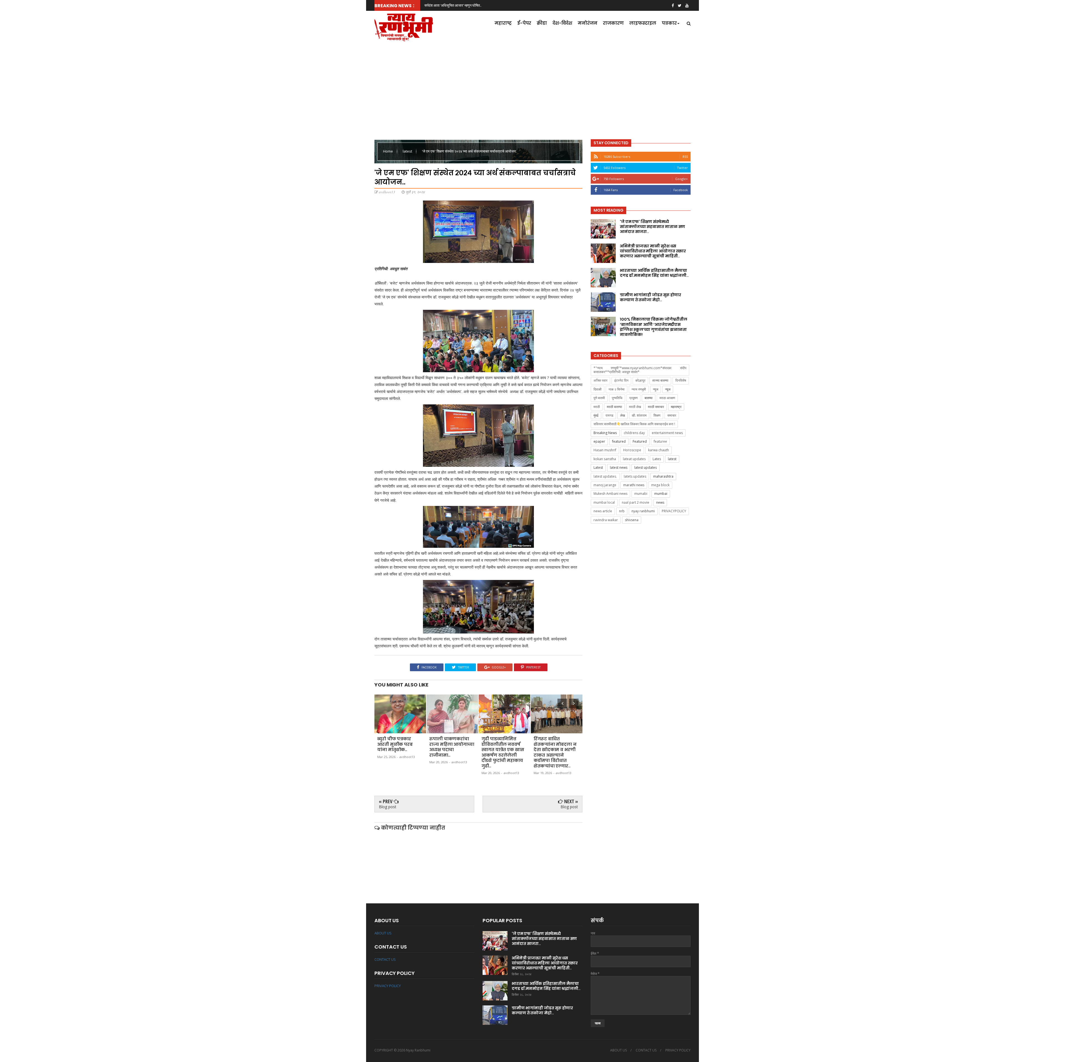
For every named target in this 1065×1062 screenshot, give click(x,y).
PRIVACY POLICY (387, 985)
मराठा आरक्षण (667, 398)
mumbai (660, 493)
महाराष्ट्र (503, 23)
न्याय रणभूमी (639, 389)
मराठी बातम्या (614, 406)
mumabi (640, 493)
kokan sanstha (605, 459)
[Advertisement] (532, 88)
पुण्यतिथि (617, 398)
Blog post (387, 806)
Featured (640, 441)
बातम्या (649, 398)
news (660, 502)
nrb (622, 511)
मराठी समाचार (656, 406)
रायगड (609, 415)
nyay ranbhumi (643, 511)
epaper (599, 441)
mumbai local (604, 502)
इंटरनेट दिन (621, 380)
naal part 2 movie (635, 502)
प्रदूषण (633, 398)
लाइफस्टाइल (642, 23)
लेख (622, 415)
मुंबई (596, 415)
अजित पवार (600, 380)
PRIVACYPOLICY (674, 511)
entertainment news (667, 432)
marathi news (633, 485)
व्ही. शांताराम (639, 415)
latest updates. (605, 476)
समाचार (671, 415)
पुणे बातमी (599, 398)
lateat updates (634, 459)
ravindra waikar (606, 520)
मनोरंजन (587, 23)
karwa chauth (658, 450)
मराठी (597, 406)
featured (619, 441)
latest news (618, 467)
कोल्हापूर (640, 380)
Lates (657, 459)
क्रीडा (542, 23)
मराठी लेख (635, 406)
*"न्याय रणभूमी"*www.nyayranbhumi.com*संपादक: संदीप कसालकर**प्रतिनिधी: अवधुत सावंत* (640, 370)
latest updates (645, 467)
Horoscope (632, 450)
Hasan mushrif (605, 450)
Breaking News (605, 432)
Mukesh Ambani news (610, 493)
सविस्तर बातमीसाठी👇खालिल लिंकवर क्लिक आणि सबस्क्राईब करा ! (634, 424)
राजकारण (613, 23)
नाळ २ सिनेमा (616, 389)
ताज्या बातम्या (660, 380)
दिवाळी (598, 389)
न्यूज (667, 389)
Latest (598, 467)
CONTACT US (385, 959)
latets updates (635, 476)
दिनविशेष (680, 380)
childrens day (634, 432)
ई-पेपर (524, 23)
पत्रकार (669, 23)
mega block (660, 485)
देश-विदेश (562, 23)
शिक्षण (656, 415)
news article (603, 511)
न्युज (655, 389)
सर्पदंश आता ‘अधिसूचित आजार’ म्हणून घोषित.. (452, 5)
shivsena (631, 520)
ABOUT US (383, 933)
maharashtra (663, 476)
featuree (660, 441)
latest (408, 151)
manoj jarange (605, 485)
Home (388, 151)
